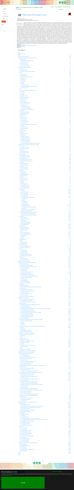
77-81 (70, 151)
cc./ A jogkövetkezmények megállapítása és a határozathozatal (29, 143)
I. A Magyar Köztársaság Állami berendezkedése (26, 299)
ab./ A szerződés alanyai (23, 193)
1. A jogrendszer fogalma (22, 98)
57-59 (70, 129)
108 (70, 201)
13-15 (70, 71)
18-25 (70, 75)
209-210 (69, 362)
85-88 (70, 158)
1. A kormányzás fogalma (22, 427)
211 (70, 365)
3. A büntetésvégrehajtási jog (23, 174)
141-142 (69, 244)
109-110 (69, 205)
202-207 (69, 353)
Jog (33, 45)
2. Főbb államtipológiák (22, 75)
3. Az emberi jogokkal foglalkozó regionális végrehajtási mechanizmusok (30, 389)
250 (70, 438)
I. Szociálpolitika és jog (22, 59)
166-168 (69, 292)
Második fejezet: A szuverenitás (23, 297)
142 (70, 247)
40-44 (70, 102)
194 (70, 335)
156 (70, 270)
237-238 (69, 422)
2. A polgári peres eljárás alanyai (23, 228)
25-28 (70, 90)
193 (70, 331)
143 (70, 251)
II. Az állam (20, 72)
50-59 (70, 116)
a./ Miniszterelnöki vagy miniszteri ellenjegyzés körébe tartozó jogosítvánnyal (31, 406)
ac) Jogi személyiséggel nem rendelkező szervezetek (27, 124)
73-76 (70, 147)
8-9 (70, 64)
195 (70, 338)
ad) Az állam (21, 125)
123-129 (69, 220)
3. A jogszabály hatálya (22, 114)
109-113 (69, 204)
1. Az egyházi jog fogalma (23, 258)
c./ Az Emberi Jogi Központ (23, 377)
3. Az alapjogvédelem (22, 400)
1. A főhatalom (21, 327)
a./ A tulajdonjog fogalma (23, 183)
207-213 (69, 357)
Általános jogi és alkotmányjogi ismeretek (34, 15)
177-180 (69, 308)
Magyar (69, 2)
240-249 (69, 426)
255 (70, 446)
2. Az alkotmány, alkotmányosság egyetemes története (27, 266)
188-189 (69, 327)
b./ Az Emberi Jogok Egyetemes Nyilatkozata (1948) (27, 361)
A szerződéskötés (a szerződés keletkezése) (26, 197)
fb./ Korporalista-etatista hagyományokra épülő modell (27, 86)
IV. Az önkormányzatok (22, 437)
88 (70, 160)
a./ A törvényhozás (22, 415)
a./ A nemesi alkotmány (22, 269)
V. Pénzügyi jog (21, 162)
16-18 (70, 74)
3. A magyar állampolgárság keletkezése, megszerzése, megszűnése (29, 312)
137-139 (69, 238)
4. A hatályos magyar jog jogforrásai (24, 102)
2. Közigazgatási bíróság (22, 450)
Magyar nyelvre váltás (57, 471)
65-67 (70, 136)
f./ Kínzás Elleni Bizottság (23, 387)
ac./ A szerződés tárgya (23, 194)
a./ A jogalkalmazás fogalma (23, 136)
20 (70, 79)
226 (70, 408)
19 (70, 78)
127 (70, 221)
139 (70, 239)
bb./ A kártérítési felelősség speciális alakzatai (26, 213)
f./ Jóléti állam (21, 83)
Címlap (19, 52)
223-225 (69, 406)
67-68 (70, 137)
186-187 (69, 320)
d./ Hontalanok (21, 324)
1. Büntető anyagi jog (22, 171)
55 (70, 124)
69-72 (70, 139)
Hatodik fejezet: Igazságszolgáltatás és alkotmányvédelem (27, 442)
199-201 (69, 343)
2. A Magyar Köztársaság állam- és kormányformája (27, 301)
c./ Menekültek (21, 323)
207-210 (69, 358)
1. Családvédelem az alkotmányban (24, 349)
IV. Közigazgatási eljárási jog (23, 158)
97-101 (70, 185)
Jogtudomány (23, 44)
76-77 (70, 148)
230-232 (69, 415)
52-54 (70, 121)
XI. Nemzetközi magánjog (22, 244)
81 (70, 152)
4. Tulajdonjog (21, 182)
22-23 (70, 82)
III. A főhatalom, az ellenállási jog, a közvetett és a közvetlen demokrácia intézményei (31, 326)
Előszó (19, 55)
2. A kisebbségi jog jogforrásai (23, 342)
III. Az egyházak (21, 343)
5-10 (70, 57)
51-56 (70, 120)
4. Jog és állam (21, 94)
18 (70, 76)
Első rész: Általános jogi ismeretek (23, 56)
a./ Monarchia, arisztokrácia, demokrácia (25, 76)
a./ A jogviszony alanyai (22, 120)
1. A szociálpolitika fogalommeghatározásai (25, 60)
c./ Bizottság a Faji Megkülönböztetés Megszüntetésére (27, 383)
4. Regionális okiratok (22, 366)
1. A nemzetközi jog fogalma (23, 147)
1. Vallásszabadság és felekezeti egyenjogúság (26, 345)
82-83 (70, 155)
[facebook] (62, 2)
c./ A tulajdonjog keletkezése (23, 186)
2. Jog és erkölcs (21, 91)
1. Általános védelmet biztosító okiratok (25, 358)
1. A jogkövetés (21, 132)
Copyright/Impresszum (21, 53)
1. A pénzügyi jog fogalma (23, 163)
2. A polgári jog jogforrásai (23, 179)
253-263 (69, 442)
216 (70, 381)
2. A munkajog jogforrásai (23, 251)
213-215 (69, 373)
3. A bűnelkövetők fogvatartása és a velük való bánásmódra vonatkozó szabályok (31, 365)
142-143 (69, 250)
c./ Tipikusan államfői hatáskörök (24, 408)
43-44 (70, 109)
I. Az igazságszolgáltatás (22, 444)
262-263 (69, 450)
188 (70, 324)
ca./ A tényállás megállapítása (24, 140)
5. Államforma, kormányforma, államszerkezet (26, 296)
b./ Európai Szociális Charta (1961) (24, 369)
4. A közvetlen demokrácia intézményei (25, 331)
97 (70, 183)
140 (70, 240)
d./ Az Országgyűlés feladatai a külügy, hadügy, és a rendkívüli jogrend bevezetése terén (32, 419)
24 (70, 86)
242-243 (69, 430)
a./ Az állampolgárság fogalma (24, 305)
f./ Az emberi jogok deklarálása (24, 281)
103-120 (69, 189)
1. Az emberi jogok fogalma (23, 354)
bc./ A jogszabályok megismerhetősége (25, 109)
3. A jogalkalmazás (21, 135)
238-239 (69, 423)
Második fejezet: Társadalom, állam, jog (24, 67)
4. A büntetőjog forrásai (22, 175)
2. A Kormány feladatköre (22, 429)
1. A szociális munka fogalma (23, 64)
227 (70, 411)
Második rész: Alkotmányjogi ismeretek (24, 261)
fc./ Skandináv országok (23, 87)
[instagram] (59, 2)
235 (70, 418)
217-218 (69, 389)
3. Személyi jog (21, 181)
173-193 (69, 297)
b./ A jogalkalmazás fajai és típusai (24, 137)
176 (70, 307)
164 (70, 289)
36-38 (70, 99)
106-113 (69, 196)
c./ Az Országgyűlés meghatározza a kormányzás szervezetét (28, 418)
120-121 (69, 217)
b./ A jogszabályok (22, 105)
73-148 (70, 144)
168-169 (69, 293)
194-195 (69, 334)
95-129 (70, 177)
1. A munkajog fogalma (22, 250)
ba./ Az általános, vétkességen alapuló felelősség (27, 212)
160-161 (69, 281)
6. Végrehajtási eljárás (22, 239)
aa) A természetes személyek (24, 121)
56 (70, 125)
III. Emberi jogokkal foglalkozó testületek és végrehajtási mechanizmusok (30, 372)
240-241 (69, 427)
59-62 (70, 132)
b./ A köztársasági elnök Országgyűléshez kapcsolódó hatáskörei (29, 407)
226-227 (69, 410)
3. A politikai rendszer (22, 288)
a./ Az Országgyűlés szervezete (24, 422)
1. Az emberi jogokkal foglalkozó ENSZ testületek (26, 373)
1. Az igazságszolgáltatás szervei (24, 445)
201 (70, 347)
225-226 (69, 407)
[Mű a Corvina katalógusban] (69, 14)
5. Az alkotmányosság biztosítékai (24, 282)
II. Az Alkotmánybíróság (22, 448)
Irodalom (19, 452)
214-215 (69, 376)
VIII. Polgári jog (21, 177)
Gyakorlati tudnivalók (67, 6)
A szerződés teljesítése (23, 204)
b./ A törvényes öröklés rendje (23, 219)
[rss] (64, 2)
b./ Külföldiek (21, 322)
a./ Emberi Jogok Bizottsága (23, 380)
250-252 (69, 437)
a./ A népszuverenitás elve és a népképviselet (26, 274)
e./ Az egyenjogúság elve (23, 280)
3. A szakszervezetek (22, 338)
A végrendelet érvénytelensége (24, 221)
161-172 (69, 284)
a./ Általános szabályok (22, 217)
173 (70, 300)
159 (70, 277)
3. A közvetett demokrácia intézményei (24, 330)
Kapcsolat (61, 9)
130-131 (69, 227)
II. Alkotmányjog (21, 284)
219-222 (69, 395)
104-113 (69, 190)
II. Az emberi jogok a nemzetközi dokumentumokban (26, 357)
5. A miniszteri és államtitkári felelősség (25, 433)
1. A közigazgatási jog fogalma (23, 155)
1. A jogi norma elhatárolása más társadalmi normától (27, 90)
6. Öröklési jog (21, 216)
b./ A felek (20, 231)
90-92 (70, 166)
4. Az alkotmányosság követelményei (24, 273)
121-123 (69, 219)
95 (70, 178)
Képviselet (21, 200)
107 (70, 198)
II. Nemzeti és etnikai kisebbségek (24, 339)
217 (70, 385)
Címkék (2, 24)
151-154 (69, 266)
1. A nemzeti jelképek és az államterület (25, 300)
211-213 (69, 366)
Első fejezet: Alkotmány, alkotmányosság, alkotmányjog (27, 262)
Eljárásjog (27, 45)
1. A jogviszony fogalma (22, 117)
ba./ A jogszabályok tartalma (23, 106)
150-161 (69, 263)
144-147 (69, 258)
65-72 (70, 135)
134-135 (69, 232)
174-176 (69, 304)
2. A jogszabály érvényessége (23, 113)
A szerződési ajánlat (23, 198)
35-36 (70, 98)
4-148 (70, 56)
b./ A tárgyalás (21, 236)
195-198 (69, 339)
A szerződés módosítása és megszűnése (26, 209)
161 (70, 282)
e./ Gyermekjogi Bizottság (23, 385)
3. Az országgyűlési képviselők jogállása (25, 425)
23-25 (70, 83)
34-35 (70, 95)
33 (70, 94)
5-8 (70, 59)
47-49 (70, 114)
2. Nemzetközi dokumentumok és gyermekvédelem (26, 350)
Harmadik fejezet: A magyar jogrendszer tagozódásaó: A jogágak (28, 144)
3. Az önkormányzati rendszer (23, 441)
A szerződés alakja (22, 202)
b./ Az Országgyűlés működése (24, 423)
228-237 (69, 414)
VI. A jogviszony (21, 116)
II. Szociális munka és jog (22, 63)
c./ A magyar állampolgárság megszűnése (25, 316)
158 (70, 274)
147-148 (69, 259)
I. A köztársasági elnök (22, 403)
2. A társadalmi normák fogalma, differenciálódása (26, 71)
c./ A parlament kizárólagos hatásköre (25, 277)
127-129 (69, 224)
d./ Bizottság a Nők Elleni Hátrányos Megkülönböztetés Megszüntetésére (30, 384)
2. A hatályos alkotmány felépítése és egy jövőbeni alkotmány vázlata (29, 286)
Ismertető (52, 6)
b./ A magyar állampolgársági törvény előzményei (26, 311)
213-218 (69, 372)
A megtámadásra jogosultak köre (24, 223)
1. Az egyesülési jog (22, 335)
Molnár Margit (22, 18)
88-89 (70, 162)
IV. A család (20, 347)
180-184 (69, 312)
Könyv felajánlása (58, 6)
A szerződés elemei (23, 201)
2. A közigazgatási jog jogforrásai (24, 156)
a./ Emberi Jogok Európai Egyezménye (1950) (26, 368)
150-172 (69, 262)
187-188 (69, 323)
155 (70, 269)
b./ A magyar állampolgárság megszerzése (25, 315)
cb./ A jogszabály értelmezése (24, 141)
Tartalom (19, 453)
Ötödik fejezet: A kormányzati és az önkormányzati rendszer (27, 402)
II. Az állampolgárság (22, 303)
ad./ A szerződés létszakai (23, 196)
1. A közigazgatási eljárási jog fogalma (25, 159)
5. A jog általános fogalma (23, 95)
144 (70, 255)
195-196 (69, 341)
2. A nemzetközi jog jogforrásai (23, 148)
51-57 (70, 118)
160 (70, 280)
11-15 (70, 68)
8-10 (70, 63)
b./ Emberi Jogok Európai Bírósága (24, 392)
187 (70, 322)
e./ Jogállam (21, 82)
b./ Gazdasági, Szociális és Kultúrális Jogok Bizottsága (27, 381)
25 (70, 87)
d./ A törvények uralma (22, 278)
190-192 (69, 330)
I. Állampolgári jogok (22, 396)
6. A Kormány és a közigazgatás (23, 434)
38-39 (70, 101)
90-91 (70, 167)
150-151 (69, 265)
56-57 (70, 128)
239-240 (69, 425)
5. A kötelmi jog (21, 189)
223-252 (69, 402)
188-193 (69, 326)
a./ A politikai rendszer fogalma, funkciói (25, 289)
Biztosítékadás (22, 208)
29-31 (70, 91)
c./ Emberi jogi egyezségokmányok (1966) (25, 362)
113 (70, 209)
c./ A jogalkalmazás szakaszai (23, 139)
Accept (23, 482)
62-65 (70, 133)
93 (70, 171)
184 (70, 316)
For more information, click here (6, 475)
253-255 (69, 444)
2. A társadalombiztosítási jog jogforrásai (25, 255)
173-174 (69, 299)
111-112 (69, 208)
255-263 (69, 448)
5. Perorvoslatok (21, 238)
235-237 (69, 419)
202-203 (69, 354)
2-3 (70, 55)
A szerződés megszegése (24, 205)
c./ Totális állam (21, 79)
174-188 (69, 303)
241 (70, 429)
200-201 (69, 346)
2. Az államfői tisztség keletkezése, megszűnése (26, 410)
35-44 (70, 97)
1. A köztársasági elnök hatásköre (24, 404)
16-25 (70, 72)
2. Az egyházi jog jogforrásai (23, 259)
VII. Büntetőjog (20, 170)
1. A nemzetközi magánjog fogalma (24, 246)
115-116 (69, 212)
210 (70, 364)
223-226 (69, 404)
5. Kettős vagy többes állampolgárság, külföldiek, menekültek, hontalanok (30, 319)
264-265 (69, 452)
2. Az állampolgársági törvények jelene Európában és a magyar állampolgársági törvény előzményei (34, 308)
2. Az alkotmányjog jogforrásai (23, 152)
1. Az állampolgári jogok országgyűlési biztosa (26, 449)
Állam (35, 45)
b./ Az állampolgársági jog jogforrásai (25, 307)
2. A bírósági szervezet (22, 446)
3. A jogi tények (21, 129)
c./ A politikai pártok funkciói (23, 292)
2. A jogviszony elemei (22, 118)
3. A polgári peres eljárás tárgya (23, 232)
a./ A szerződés (21, 190)
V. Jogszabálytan (21, 110)
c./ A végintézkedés (22, 220)
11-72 (70, 67)
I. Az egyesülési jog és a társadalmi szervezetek (26, 334)
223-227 (69, 403)
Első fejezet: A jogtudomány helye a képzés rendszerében (27, 57)
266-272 (69, 453)
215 (70, 377)
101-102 (69, 186)
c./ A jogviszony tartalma (23, 128)
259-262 (69, 449)
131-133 (69, 228)
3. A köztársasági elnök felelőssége (24, 411)
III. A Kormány (20, 426)
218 (70, 392)
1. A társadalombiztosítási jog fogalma (25, 254)
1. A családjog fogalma (22, 242)
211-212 (69, 368)
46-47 (70, 113)
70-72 (70, 143)
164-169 (69, 288)
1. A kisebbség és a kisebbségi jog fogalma (25, 341)
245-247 (69, 433)
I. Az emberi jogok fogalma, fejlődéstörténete (25, 353)
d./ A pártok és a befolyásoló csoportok (25, 293)
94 (70, 174)
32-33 (70, 93)
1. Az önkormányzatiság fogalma (24, 438)
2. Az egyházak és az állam (23, 346)
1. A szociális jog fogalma (23, 167)
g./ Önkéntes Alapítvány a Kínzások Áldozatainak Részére (28, 388)
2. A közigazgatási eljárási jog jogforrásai (25, 160)
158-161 (69, 273)
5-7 (70, 60)
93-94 (70, 170)
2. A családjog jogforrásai (23, 243)
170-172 (69, 296)
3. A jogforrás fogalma (22, 101)
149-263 (69, 261)
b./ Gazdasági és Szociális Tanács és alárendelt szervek (27, 376)
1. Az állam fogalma (22, 74)
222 (70, 399)
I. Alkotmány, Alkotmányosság (23, 263)
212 (70, 369)
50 (70, 117)
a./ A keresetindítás (22, 235)
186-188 (69, 319)
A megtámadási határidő (23, 224)
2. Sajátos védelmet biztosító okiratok (24, 364)
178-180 (69, 311)
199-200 (69, 345)
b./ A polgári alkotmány (22, 270)
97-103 (70, 182)
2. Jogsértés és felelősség (23, 133)
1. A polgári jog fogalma (22, 178)
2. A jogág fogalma (21, 99)
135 (70, 235)
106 (70, 194)
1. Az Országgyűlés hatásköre (23, 414)
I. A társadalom (21, 68)
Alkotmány (30, 45)
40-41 (70, 106)
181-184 (69, 315)
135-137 (69, 236)
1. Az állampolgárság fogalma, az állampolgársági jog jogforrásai (29, 304)
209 (70, 361)
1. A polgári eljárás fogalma (23, 227)
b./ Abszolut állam (22, 78)
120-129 (69, 216)
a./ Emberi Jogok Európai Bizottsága (24, 391)
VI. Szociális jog (21, 166)
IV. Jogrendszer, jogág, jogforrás (23, 97)
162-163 (69, 286)
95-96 (70, 179)
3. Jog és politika (21, 93)
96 (70, 181)
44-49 (70, 110)
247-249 (69, 434)
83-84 (70, 156)
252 (70, 441)
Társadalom (23, 45)
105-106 (69, 193)
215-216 (69, 380)
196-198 (69, 342)
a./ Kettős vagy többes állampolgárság (25, 320)
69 (70, 140)
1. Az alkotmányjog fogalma (23, 151)
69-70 (70, 141)
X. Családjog (20, 240)
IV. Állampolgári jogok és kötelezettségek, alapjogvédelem (27, 395)
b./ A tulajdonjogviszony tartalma (24, 185)
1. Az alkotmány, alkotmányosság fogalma (25, 265)
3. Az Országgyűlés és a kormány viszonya (25, 430)
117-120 (69, 213)
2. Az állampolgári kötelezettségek (24, 399)
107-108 (69, 197)
